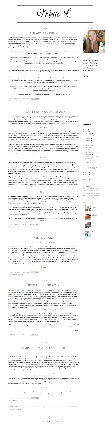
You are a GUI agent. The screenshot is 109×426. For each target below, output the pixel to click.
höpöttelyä (16, 227)
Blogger (64, 422)
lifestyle (93, 190)
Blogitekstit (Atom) (16, 409)
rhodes (88, 195)
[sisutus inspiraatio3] (40, 290)
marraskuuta (89, 136)
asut (98, 187)
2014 (86, 177)
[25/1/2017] (36, 242)
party (84, 190)
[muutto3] (50, 374)
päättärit (88, 193)
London (93, 192)
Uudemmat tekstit (13, 406)
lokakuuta (88, 138)
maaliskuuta (89, 150)
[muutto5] (43, 352)
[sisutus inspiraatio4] (27, 290)
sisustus (16, 337)
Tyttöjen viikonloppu (94, 206)
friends (88, 190)
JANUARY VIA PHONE (43, 33)
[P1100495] (44, 127)
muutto (21, 400)
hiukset (97, 195)
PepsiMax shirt (95, 223)
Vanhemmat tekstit (74, 406)
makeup (87, 197)
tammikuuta (89, 154)
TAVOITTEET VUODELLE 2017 (44, 111)
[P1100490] (44, 192)
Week (97, 188)
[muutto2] (36, 374)
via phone (16, 101)
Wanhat (97, 192)
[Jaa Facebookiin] (37, 99)
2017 (86, 131)
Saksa (92, 193)
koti (84, 197)
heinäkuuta (89, 145)
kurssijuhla (96, 193)
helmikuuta (89, 152)
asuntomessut (93, 195)
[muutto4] (43, 388)
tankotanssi (97, 197)
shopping (92, 197)
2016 (86, 172)
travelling (92, 188)
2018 (86, 129)
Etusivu (43, 406)
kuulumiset (21, 274)
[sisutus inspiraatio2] (14, 290)
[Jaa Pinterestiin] (38, 99)
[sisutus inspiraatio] (38, 309)
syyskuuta (88, 140)
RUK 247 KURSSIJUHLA (95, 216)
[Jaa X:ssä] (35, 99)
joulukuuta (89, 133)
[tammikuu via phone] (17, 51)
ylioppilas (85, 198)
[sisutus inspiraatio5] (50, 309)
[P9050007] (44, 158)
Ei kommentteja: (25, 98)
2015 (86, 174)
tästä (65, 70)
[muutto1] (43, 374)
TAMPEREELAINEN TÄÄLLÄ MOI (43, 348)
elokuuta (88, 143)
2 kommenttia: (24, 224)
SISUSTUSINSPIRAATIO (43, 285)
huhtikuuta (89, 147)
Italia (90, 192)
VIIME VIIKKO (44, 237)
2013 (86, 179)
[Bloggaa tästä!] (34, 99)
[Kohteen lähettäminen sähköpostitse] (32, 99)
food (84, 193)
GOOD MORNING (94, 232)
